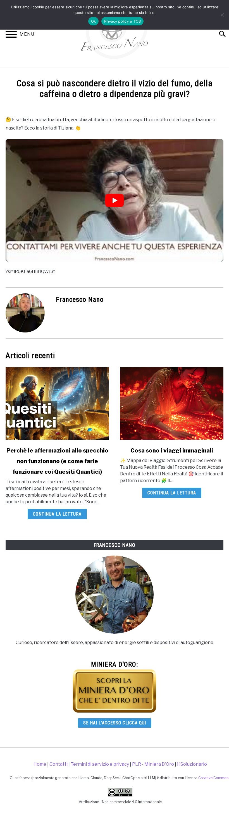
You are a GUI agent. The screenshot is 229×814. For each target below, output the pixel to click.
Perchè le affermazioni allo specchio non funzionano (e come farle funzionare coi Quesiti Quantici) (57, 461)
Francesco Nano (80, 299)
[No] (222, 15)
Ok (93, 21)
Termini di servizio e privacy (100, 764)
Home (40, 764)
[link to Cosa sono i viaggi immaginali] (171, 403)
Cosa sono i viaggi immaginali (171, 450)
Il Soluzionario (192, 764)
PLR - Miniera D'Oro (153, 764)
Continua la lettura (57, 514)
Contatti (58, 764)
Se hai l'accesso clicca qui (114, 723)
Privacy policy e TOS (122, 21)
